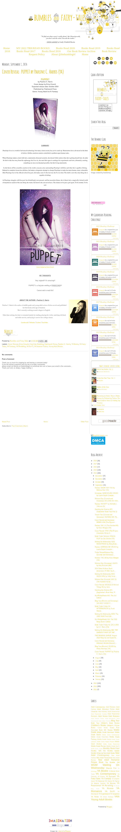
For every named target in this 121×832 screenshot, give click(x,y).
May (97, 667)
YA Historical (99, 781)
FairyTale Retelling (36, 344)
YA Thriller (95, 797)
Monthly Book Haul (111, 748)
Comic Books (103, 727)
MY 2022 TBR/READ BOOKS (33, 48)
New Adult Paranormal (104, 758)
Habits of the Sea (103, 387)
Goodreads (24, 322)
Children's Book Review (110, 723)
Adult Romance (113, 716)
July (97, 661)
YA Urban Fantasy (106, 797)
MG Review (108, 730)
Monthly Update (113, 751)
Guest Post (114, 728)
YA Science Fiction (41, 346)
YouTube (45, 322)
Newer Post (6, 422)
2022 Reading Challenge (105, 226)
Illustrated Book (97, 730)
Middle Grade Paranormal (111, 744)
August (98, 658)
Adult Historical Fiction (106, 709)
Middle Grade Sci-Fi (112, 746)
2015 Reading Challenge (105, 332)
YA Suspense (114, 794)
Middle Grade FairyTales (99, 737)
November (99, 479)
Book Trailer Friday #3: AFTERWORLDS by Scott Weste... (105, 608)
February (98, 676)
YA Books (74, 344)
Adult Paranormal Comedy (99, 714)
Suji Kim (100, 380)
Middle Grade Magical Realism (105, 741)
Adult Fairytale (110, 707)
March (97, 673)
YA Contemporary (106, 773)
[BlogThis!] (42, 341)
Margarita (102, 230)
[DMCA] (98, 444)
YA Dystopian (111, 776)
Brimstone (100, 409)
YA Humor (115, 781)
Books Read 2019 (90, 48)
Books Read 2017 (26, 51)
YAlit (116, 796)
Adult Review (103, 716)
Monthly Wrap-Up (97, 753)
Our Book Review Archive (81, 51)
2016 (95, 467)
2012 (95, 686)
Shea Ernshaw (102, 389)
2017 (95, 464)
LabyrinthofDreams (64, 831)
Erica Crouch (24, 344)
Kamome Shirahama (104, 371)
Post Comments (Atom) (20, 426)
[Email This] (39, 341)
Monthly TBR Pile (98, 751)
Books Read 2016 (51, 51)
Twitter (38, 322)
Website (32, 322)
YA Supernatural (104, 794)
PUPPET (45, 79)
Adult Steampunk (110, 718)
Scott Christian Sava (98, 405)
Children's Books (98, 725)
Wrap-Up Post (111, 768)
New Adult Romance (108, 760)
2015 (95, 470)
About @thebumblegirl (63, 54)
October (98, 482)
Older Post (84, 422)
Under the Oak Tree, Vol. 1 (106, 378)
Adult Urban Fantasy (104, 721)
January (98, 679)
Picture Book (97, 762)
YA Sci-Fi (29, 346)
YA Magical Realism (98, 783)
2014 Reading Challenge (105, 347)
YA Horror (108, 781)
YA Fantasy (11, 346)
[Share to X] (44, 341)
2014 (95, 473)
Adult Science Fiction (97, 718)
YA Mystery (111, 783)
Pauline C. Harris (64, 344)
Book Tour (95, 723)
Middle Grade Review (98, 746)
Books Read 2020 (65, 48)
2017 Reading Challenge (105, 302)
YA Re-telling (21, 346)
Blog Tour (115, 721)
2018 (95, 461)
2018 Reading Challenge (105, 286)
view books (115, 238)
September (99, 485)
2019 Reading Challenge (105, 271)
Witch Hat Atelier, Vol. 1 (105, 369)
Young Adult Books (56, 346)
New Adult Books (109, 753)
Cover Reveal (13, 344)
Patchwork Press (50, 344)
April (97, 670)
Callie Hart (101, 411)
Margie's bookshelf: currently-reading (109, 366)
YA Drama (101, 776)
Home (6, 48)
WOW (94, 764)
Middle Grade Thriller (97, 748)
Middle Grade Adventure (105, 732)
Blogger (109, 807)
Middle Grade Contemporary (110, 734)
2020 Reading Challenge (105, 256)
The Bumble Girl (112, 762)
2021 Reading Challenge (105, 241)
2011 (95, 689)
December (99, 476)
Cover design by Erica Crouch (45, 267)
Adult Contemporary (98, 707)
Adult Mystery (102, 711)
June (97, 664)
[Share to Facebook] (46, 341)
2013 (95, 683)
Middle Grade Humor (104, 739)
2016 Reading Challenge (105, 317)
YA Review (107, 788)
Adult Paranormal (113, 711)
